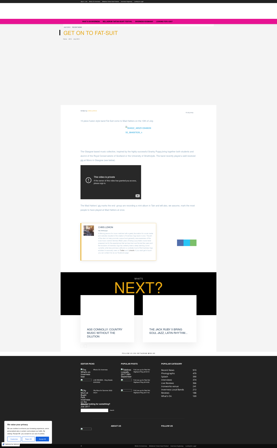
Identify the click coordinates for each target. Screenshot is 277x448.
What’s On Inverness (94, 1)
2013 (70, 39)
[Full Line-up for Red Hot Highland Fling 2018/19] (126, 373)
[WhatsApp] (193, 243)
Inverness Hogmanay (126, 1)
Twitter (122, 250)
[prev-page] (82, 346)
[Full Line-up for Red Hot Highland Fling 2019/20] (126, 382)
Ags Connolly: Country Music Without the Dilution (104, 332)
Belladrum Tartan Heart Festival (110, 1)
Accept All (42, 439)
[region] (28, 432)
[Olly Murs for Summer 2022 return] (86, 398)
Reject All (28, 439)
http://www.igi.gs (103, 230)
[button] (193, 21)
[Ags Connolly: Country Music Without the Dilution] (107, 313)
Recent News (77, 27)
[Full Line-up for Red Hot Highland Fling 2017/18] (126, 393)
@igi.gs (151, 353)
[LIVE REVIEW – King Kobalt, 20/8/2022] (86, 382)
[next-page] (85, 346)
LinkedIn (131, 250)
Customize (14, 439)
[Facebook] (180, 243)
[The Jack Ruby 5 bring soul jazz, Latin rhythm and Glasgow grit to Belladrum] (169, 313)
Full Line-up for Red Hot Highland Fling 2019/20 (142, 381)
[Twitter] (99, 256)
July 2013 (67, 27)
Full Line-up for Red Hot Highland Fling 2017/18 (142, 391)
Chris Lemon (92, 111)
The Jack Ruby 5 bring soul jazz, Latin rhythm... (168, 331)
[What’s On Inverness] (86, 373)
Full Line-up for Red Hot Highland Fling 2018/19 (142, 371)
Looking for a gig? (139, 1)
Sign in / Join (84, 1)
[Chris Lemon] (90, 241)
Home (65, 39)
